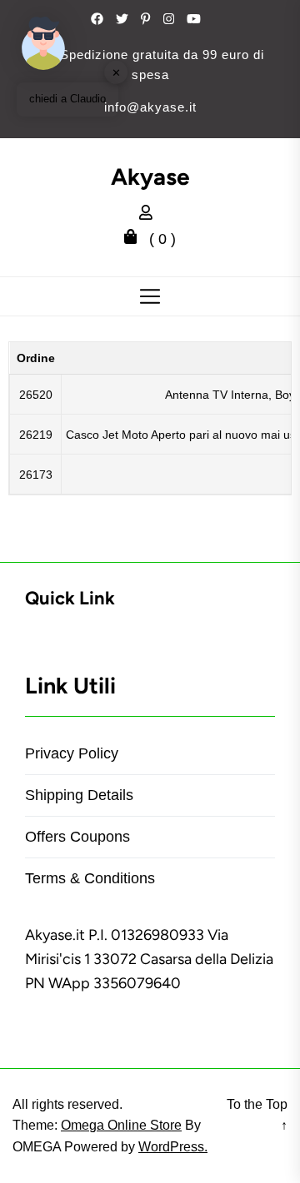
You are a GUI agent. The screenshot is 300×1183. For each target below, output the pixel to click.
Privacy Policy (71, 753)
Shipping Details (79, 795)
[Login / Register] (150, 214)
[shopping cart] (135, 239)
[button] (43, 43)
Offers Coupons (77, 836)
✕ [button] (116, 72)
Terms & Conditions (90, 878)
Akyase (150, 177)
